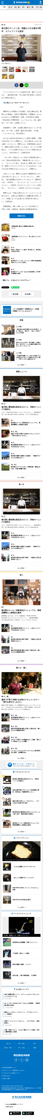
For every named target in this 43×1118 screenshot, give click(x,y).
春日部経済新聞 (20, 2)
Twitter (21, 1060)
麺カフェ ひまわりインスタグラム (16, 280)
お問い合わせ (6, 1076)
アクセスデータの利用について (11, 1073)
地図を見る (22, 216)
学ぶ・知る (39, 7)
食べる (10, 7)
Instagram (27, 1060)
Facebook (16, 1060)
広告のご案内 (6, 1078)
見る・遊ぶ (17, 7)
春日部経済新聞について (9, 1067)
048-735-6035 (28, 95)
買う (23, 7)
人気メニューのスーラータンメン (17, 103)
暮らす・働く (30, 7)
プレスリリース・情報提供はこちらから (13, 1070)
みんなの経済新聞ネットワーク (21, 1097)
